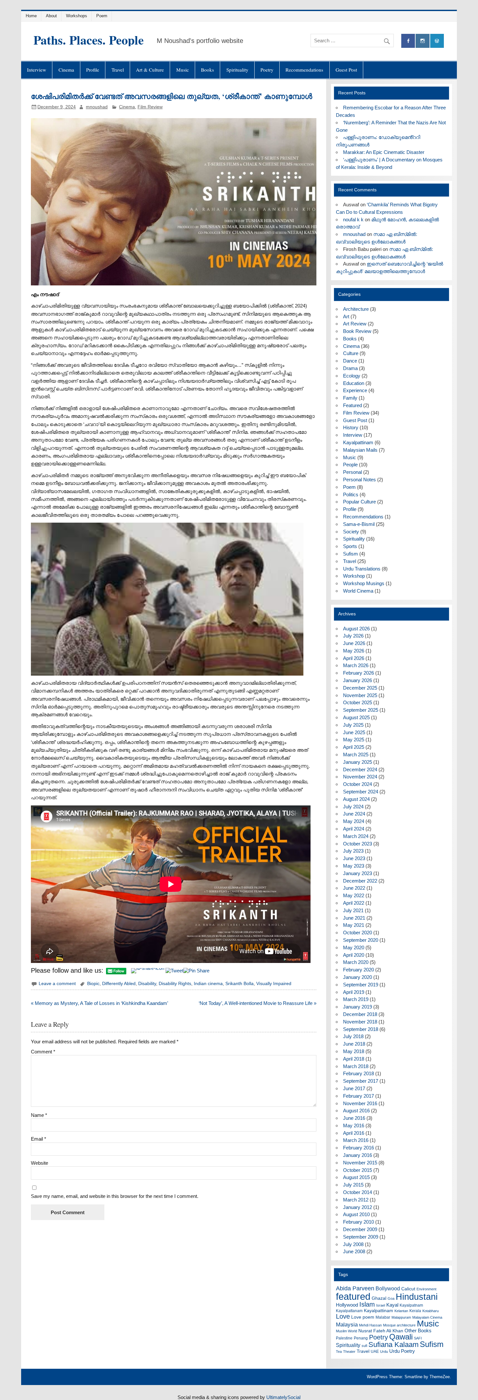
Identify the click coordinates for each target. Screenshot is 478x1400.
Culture (350, 353)
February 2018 (358, 1073)
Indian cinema (208, 983)
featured (353, 1296)
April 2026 (353, 658)
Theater (349, 1351)
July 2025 (353, 725)
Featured (352, 405)
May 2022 (353, 895)
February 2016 (358, 1147)
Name (39, 1115)
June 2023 (354, 858)
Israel (380, 1305)
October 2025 (357, 702)
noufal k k (353, 219)
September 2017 (360, 1081)
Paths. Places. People (88, 40)
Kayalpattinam (358, 442)
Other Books (418, 1330)
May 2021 (353, 925)
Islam (367, 1304)
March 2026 (355, 665)
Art (346, 316)
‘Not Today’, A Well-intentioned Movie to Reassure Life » (257, 1003)
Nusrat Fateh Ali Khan (380, 1330)
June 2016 (354, 1118)
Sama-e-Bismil (359, 524)
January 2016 (357, 1155)
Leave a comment (57, 983)
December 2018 (360, 1014)
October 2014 (357, 1192)
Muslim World (346, 1331)
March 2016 (355, 1140)
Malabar (383, 1317)
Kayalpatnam (411, 1305)
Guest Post (346, 69)
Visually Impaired (273, 983)
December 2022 (360, 881)
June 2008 (354, 1251)
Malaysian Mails (360, 450)
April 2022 (353, 903)
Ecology (351, 375)
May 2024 (353, 821)
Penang (361, 1338)
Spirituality (237, 69)
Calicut (408, 1288)
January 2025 (357, 762)
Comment (43, 1051)
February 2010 (358, 1222)
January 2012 (357, 1207)
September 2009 (360, 1237)
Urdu (384, 1351)
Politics (350, 494)
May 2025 (353, 739)
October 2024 (357, 784)
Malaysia (347, 1325)
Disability (147, 983)
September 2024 (360, 791)
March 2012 (355, 1199)
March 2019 (355, 999)
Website (39, 1162)
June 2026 (354, 643)
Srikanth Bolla (239, 983)
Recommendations (304, 69)
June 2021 (354, 918)
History (350, 427)
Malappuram (401, 1317)
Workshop (354, 576)
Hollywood (347, 1305)
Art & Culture (150, 69)
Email (38, 1138)
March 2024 (355, 836)
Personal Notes (359, 479)
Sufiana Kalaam (393, 1344)
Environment (426, 1289)
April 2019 (353, 992)
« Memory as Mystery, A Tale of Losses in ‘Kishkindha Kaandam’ (99, 1003)
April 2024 (353, 828)
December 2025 (360, 688)
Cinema (66, 69)
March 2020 (355, 962)
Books (207, 69)
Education (353, 383)
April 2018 (353, 1059)
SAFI (418, 1338)
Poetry (266, 69)
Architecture (356, 309)
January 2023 (357, 873)
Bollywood (388, 1288)
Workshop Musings (363, 583)
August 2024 (356, 799)
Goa (391, 1298)
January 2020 (357, 977)
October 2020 (357, 932)
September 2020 (360, 940)
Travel (118, 69)
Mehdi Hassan (370, 1325)
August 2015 (356, 1177)
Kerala (415, 1311)
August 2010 (356, 1214)
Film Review (150, 106)
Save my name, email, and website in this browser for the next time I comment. (114, 1196)
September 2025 (360, 710)
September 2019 (360, 984)
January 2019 (357, 1006)
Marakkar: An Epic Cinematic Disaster (383, 152)
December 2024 (360, 769)
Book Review (357, 331)
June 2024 (354, 814)
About (51, 15)
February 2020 (358, 969)
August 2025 (356, 717)
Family (350, 398)
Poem (101, 15)
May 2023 (353, 866)
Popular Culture (359, 501)
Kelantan (401, 1311)
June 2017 (354, 1088)
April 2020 (353, 955)
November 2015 (360, 1162)
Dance (350, 361)
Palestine (344, 1338)
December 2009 (360, 1229)
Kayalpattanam (349, 1311)
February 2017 (358, 1096)
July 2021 (353, 910)
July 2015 (353, 1184)
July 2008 (353, 1244)
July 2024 (353, 806)
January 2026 (357, 680)
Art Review (354, 323)
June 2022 (354, 888)
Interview (36, 69)
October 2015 (357, 1170)
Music (182, 69)
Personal (352, 472)
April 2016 (353, 1133)
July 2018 (353, 1036)
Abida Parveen (355, 1288)
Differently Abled (119, 983)
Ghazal (379, 1298)
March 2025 (355, 754)
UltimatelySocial (283, 1397)
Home (31, 15)
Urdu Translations (361, 568)
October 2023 (357, 843)
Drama (350, 368)
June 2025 (354, 732)
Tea (339, 1351)
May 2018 (353, 1051)
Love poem (362, 1317)
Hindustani (417, 1297)
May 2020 (353, 947)
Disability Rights (175, 983)
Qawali (401, 1337)
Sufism (350, 553)
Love (343, 1316)
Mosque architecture (399, 1325)
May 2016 (353, 1125)
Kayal (392, 1305)
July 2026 (353, 635)
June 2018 (354, 1044)
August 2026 (356, 628)
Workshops (76, 15)
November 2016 (360, 1103)
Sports (350, 546)
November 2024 (360, 776)
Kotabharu (430, 1311)
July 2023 (353, 851)
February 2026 (358, 673)
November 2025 (360, 695)
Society (351, 531)
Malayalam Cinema (427, 1317)
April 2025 (353, 747)
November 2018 (360, 1021)
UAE (375, 1351)
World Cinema (358, 591)
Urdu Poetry (402, 1351)
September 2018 (360, 1029)
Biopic (93, 983)
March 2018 (355, 1066)
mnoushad (97, 106)
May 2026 (353, 650)
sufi (364, 1346)
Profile (92, 69)
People (350, 464)
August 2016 (356, 1110)
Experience (355, 390)
